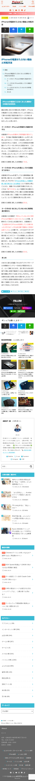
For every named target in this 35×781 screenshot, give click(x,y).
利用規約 (16, 769)
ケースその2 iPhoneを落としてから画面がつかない (18, 84)
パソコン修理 (28, 750)
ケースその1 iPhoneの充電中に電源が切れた (17, 79)
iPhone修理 (12, 754)
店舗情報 (28, 758)
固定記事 (6, 678)
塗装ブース (7, 684)
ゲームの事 (8, 641)
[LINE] (22, 10)
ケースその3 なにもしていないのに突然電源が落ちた (17, 88)
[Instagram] (19, 10)
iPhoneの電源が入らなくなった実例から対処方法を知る (17, 74)
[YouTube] (16, 10)
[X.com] (13, 10)
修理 (27, 291)
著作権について (7, 769)
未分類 (6, 690)
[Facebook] (10, 10)
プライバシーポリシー (27, 769)
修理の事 (7, 672)
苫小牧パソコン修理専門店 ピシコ (16, 776)
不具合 (21, 291)
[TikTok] (24, 10)
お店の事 (7, 635)
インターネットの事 (11, 629)
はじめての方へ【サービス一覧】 (13, 750)
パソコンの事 (9, 660)
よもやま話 (8, 666)
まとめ (7, 92)
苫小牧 (6, 696)
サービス (6, 648)
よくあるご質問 (22, 754)
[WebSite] (9, 456)
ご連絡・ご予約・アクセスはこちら (17, 13)
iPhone (14, 291)
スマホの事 (5, 17)
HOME (4, 720)
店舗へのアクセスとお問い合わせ (14, 758)
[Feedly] (21, 311)
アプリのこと (8, 623)
